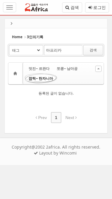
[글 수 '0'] (16, 73)
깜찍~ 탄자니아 (41, 78)
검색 (74, 7)
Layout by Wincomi (57, 153)
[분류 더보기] (98, 69)
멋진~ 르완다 (39, 68)
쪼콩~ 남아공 (67, 68)
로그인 (99, 7)
